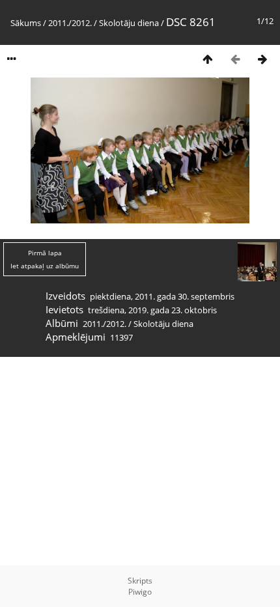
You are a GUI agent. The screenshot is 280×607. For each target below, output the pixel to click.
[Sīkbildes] (207, 58)
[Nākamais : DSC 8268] (262, 58)
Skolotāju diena (129, 23)
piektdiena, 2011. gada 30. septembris (162, 296)
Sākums (25, 23)
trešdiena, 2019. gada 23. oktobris (152, 310)
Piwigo (140, 591)
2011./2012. (70, 23)
